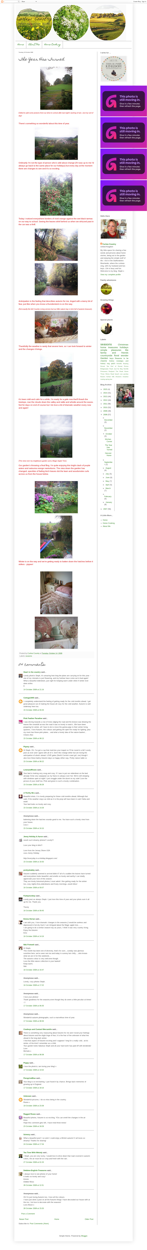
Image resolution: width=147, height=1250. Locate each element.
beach (117, 374)
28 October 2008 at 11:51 (33, 1185)
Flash (111, 369)
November (108, 428)
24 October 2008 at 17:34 (33, 1144)
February (107, 496)
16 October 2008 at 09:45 (33, 910)
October (109, 434)
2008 (105, 414)
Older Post (89, 1219)
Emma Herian (29, 919)
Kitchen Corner (108, 440)
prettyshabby (29, 870)
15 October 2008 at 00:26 (33, 710)
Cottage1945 (28, 698)
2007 (105, 509)
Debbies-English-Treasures (34, 1170)
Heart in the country (32, 672)
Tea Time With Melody (32, 1152)
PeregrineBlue (29, 1078)
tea (111, 379)
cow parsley (124, 374)
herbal (108, 376)
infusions (118, 376)
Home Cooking (52, 44)
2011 (105, 404)
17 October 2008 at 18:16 (33, 1088)
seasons (29, 656)
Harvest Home (108, 454)
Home (21, 44)
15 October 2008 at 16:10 (33, 828)
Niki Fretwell (28, 945)
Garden (104, 358)
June (108, 477)
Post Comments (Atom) (39, 1223)
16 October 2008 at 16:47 (33, 970)
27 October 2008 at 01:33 (33, 1162)
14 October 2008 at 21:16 (33, 689)
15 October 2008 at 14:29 (33, 808)
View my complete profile (110, 274)
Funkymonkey (29, 896)
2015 (105, 389)
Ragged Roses (29, 1114)
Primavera (103, 371)
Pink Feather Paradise (32, 718)
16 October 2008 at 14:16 (33, 936)
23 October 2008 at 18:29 (33, 1126)
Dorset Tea (104, 366)
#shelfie (119, 363)
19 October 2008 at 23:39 (33, 1106)
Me (126, 350)
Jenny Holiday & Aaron (33, 836)
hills (113, 376)
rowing (102, 379)
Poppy (26, 1063)
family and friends (114, 352)
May (121, 369)
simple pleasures (110, 350)
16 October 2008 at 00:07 (33, 887)
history (111, 361)
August (108, 468)
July (107, 474)
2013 (105, 396)
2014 (105, 393)
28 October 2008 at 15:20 (33, 1208)
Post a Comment (28, 1214)
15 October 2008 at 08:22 (33, 761)
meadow (125, 376)
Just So (116, 369)
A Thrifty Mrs (29, 793)
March (108, 488)
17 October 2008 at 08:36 (33, 1021)
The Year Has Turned (108, 447)
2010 (105, 407)
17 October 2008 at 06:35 (33, 1006)
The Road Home (122, 371)
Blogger (84, 1236)
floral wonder (121, 355)
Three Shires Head (107, 374)
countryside (106, 355)
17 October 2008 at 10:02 (33, 1070)
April (108, 485)
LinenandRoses (30, 770)
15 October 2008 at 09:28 (33, 784)
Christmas (123, 344)
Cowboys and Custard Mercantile (37, 1029)
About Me (34, 44)
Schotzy (26, 1134)
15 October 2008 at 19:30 (33, 862)
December (108, 420)
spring (107, 379)
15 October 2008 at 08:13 (33, 738)
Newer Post (24, 1219)
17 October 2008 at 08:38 (33, 1054)
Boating (125, 363)
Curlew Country (109, 244)
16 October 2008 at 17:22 (33, 985)
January (109, 502)
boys (112, 358)
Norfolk (126, 369)
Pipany (26, 747)
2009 (105, 411)
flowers (102, 376)
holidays (124, 347)
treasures (113, 347)
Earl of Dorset (116, 366)
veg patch (111, 363)
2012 (105, 400)
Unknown (27, 1096)
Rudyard (111, 371)
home (103, 347)
